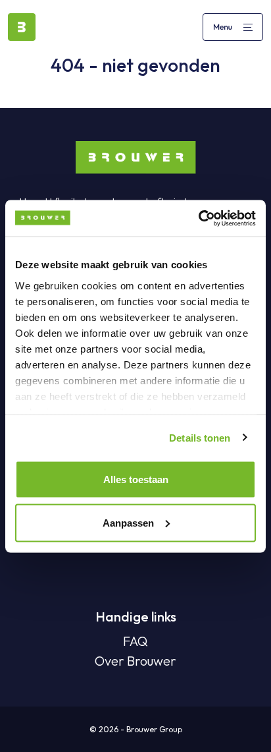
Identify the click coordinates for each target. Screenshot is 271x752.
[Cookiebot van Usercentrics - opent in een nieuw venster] (198, 218)
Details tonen (199, 437)
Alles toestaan (135, 479)
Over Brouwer (135, 660)
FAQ (135, 641)
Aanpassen (128, 522)
